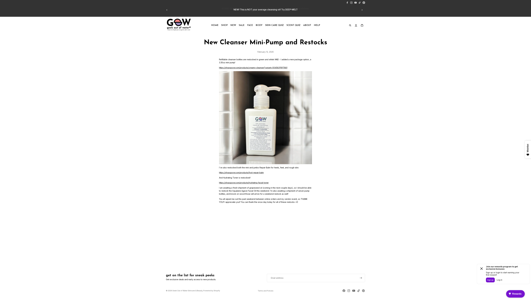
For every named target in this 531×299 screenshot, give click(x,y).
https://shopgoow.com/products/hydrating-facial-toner (244, 182)
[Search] (350, 25)
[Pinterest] (364, 2)
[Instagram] (351, 2)
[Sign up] (361, 278)
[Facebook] (347, 2)
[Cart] (362, 25)
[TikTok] (359, 2)
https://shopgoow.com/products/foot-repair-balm (241, 172)
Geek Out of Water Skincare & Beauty (187, 291)
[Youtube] (353, 290)
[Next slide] (362, 10)
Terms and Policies (265, 291)
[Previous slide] (167, 10)
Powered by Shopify (211, 291)
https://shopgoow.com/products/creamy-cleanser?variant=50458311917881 (253, 67)
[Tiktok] (358, 290)
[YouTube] (355, 2)
